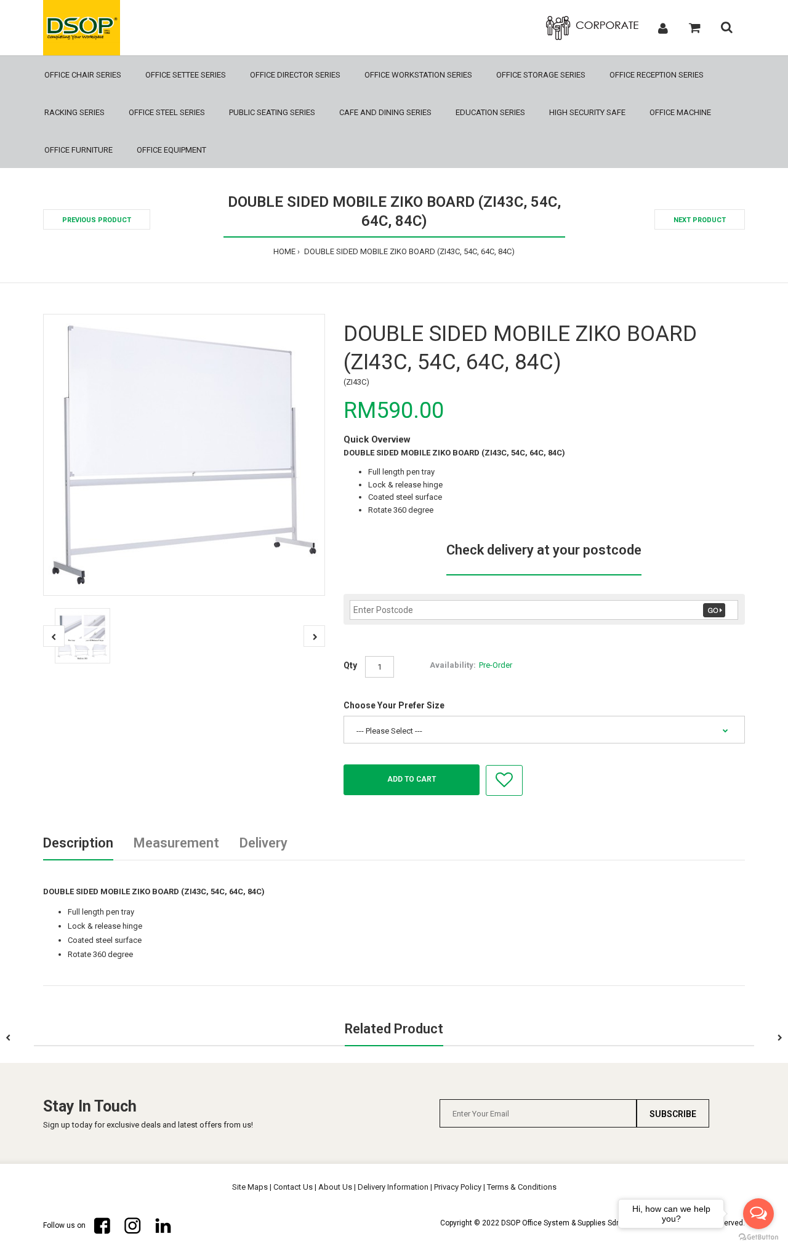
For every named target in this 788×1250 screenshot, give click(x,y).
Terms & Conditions (522, 1187)
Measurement (176, 843)
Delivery (263, 843)
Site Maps (250, 1187)
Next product (699, 220)
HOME (284, 251)
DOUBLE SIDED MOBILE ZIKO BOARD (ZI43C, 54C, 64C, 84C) (408, 251)
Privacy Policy (457, 1187)
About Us (335, 1187)
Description (78, 843)
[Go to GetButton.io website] (758, 1237)
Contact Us (293, 1187)
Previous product (96, 220)
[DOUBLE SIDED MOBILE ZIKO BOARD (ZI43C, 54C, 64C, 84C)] (184, 455)
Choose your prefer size (394, 705)
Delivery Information (393, 1187)
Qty (350, 665)
